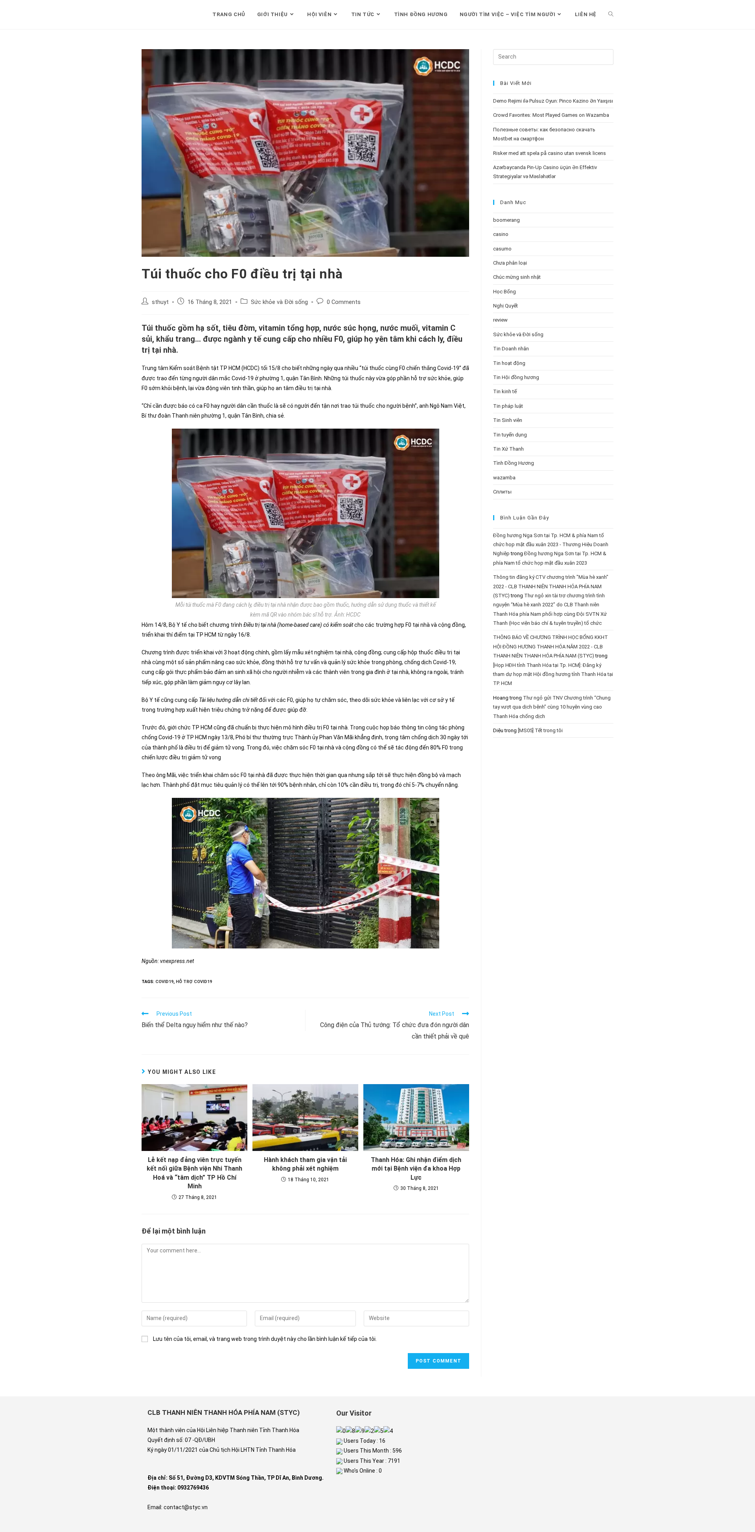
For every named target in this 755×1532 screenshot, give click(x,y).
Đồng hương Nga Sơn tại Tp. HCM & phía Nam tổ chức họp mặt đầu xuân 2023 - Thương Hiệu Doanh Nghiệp (550, 544)
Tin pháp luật (508, 406)
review (500, 320)
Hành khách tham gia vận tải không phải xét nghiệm (305, 1164)
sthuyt (160, 302)
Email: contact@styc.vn (177, 1507)
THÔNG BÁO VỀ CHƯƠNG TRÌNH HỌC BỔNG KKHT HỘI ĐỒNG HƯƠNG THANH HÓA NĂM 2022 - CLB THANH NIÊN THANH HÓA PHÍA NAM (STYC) (550, 646)
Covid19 (164, 981)
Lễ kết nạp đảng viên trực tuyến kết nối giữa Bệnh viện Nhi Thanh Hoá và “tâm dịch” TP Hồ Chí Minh (194, 1173)
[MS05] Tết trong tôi (540, 730)
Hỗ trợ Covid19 (194, 981)
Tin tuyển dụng (510, 435)
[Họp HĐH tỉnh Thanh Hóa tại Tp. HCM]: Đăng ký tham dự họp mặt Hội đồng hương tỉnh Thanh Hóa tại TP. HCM (553, 674)
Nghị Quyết (505, 306)
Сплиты (502, 492)
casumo (502, 249)
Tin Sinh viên (507, 420)
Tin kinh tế (505, 391)
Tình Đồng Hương (513, 463)
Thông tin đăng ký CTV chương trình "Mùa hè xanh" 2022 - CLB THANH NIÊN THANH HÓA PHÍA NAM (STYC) (550, 586)
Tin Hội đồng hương (516, 377)
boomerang (506, 220)
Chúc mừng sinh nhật (517, 277)
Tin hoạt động (509, 363)
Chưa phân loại (510, 263)
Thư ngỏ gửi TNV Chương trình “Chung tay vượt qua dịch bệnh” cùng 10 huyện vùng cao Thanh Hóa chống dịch (552, 707)
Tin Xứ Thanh (508, 449)
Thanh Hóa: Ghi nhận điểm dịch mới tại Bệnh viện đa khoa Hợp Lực (416, 1168)
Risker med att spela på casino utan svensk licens (549, 153)
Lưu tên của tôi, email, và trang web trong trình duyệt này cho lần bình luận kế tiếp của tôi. (265, 1339)
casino (500, 234)
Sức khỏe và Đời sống (279, 302)
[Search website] (610, 14)
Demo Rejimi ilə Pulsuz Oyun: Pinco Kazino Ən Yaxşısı (553, 101)
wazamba (504, 478)
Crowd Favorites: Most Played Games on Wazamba (551, 115)
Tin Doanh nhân (511, 349)
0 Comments (344, 302)
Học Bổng (504, 292)
